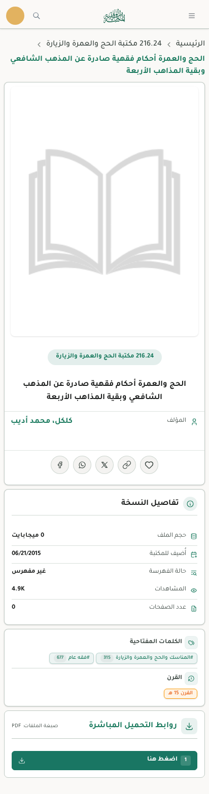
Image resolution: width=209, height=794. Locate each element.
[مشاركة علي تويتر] (104, 465)
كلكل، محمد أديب (42, 422)
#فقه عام (73, 658)
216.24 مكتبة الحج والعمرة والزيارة (104, 45)
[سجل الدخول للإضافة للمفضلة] (149, 465)
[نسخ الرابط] (127, 465)
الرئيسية (190, 45)
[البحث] (36, 16)
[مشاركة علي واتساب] (82, 465)
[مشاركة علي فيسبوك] (60, 465)
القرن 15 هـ (180, 693)
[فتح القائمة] (192, 16)
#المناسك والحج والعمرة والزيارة (148, 658)
